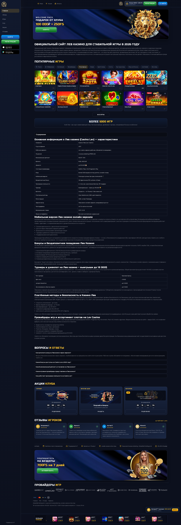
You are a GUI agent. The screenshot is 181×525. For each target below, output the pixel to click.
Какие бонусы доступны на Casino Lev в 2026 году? (53, 362)
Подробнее (56, 411)
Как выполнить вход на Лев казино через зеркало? (53, 353)
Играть (175, 509)
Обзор (4, 15)
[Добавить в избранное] (53, 72)
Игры (4, 19)
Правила (50, 501)
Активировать (48, 471)
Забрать (46, 30)
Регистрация (10, 42)
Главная (5, 11)
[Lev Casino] (10, 4)
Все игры (101, 114)
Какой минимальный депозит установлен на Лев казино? (55, 367)
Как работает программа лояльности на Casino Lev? (54, 376)
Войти (10, 37)
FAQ (3, 23)
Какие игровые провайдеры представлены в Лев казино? (56, 371)
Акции (4, 27)
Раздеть (101, 411)
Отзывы (5, 31)
